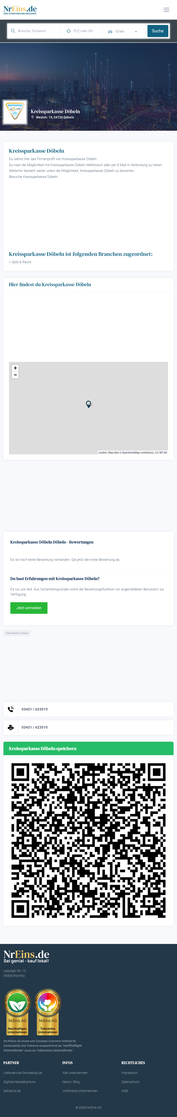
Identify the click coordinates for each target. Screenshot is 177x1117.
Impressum (129, 1073)
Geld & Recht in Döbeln (17, 633)
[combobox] (128, 31)
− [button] (15, 375)
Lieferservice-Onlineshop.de (22, 1073)
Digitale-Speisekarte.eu (19, 1082)
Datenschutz (130, 1082)
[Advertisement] (88, 214)
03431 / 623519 (35, 709)
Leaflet (102, 452)
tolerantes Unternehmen (55, 1050)
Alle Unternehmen (75, 1073)
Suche (158, 31)
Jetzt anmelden (28, 608)
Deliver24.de (12, 1091)
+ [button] (15, 368)
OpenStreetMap (131, 452)
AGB (124, 1091)
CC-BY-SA (161, 452)
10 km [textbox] (119, 31)
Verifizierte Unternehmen (80, 1091)
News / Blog (71, 1082)
